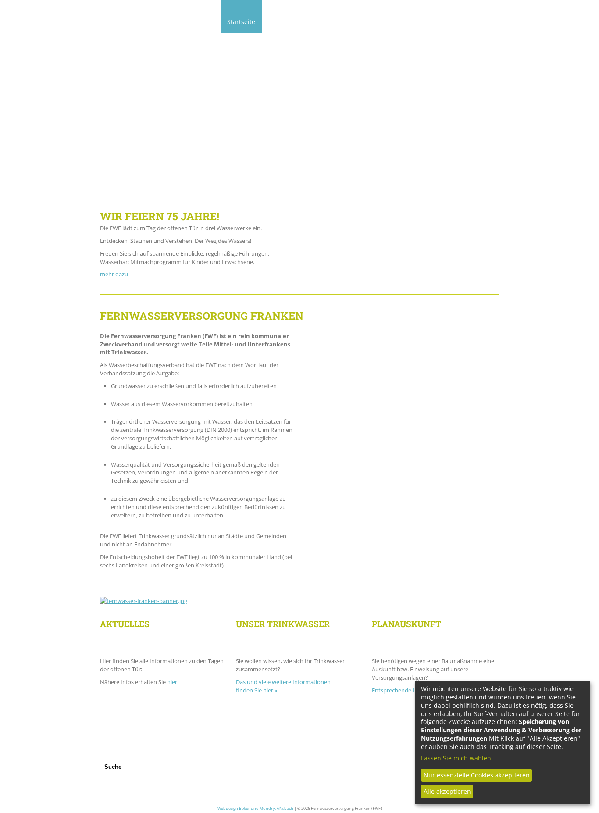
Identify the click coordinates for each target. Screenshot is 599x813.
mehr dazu (114, 274)
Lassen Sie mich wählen (456, 758)
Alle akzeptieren (447, 791)
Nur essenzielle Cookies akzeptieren (477, 775)
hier (172, 682)
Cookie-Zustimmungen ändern (269, 777)
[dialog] (502, 742)
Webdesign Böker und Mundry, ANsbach (255, 808)
